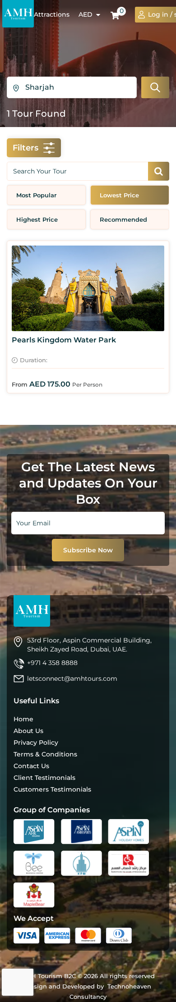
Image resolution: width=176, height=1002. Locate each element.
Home (23, 719)
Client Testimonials (44, 778)
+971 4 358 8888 (52, 663)
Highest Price (37, 219)
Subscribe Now (88, 550)
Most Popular (36, 195)
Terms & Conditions (45, 754)
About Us (28, 731)
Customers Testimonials (52, 789)
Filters (25, 148)
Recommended (123, 219)
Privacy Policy (36, 742)
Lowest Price (119, 195)
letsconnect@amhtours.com (72, 678)
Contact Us (31, 766)
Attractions (51, 14)
